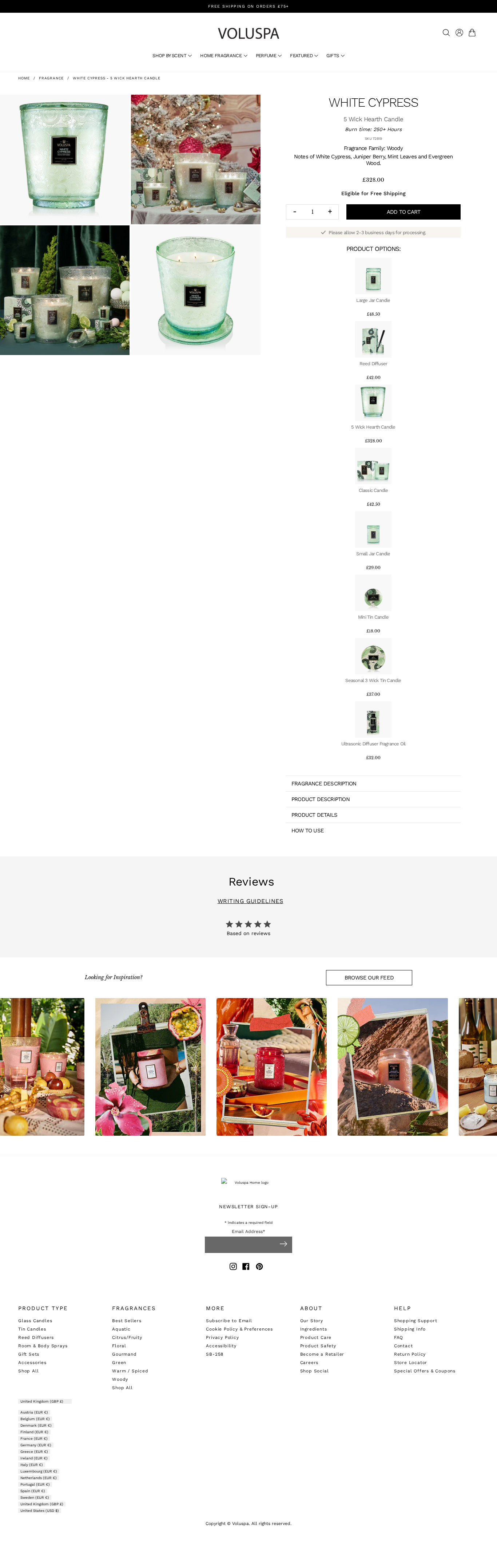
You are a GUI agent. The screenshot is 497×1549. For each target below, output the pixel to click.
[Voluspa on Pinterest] (259, 1267)
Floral (119, 1345)
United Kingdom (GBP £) (42, 1401)
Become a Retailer (322, 1354)
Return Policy (410, 1354)
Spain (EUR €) (32, 1491)
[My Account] (459, 32)
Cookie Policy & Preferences (239, 1329)
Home (24, 78)
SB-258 (214, 1354)
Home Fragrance (221, 55)
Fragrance (51, 78)
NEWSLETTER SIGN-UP (248, 1206)
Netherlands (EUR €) (38, 1478)
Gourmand (124, 1354)
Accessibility (221, 1345)
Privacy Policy (222, 1337)
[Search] (446, 32)
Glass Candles (35, 1320)
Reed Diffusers (36, 1337)
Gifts (333, 55)
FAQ (398, 1337)
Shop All (28, 1370)
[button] (473, 32)
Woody (120, 1379)
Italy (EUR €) (31, 1465)
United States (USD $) (39, 1511)
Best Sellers (127, 1320)
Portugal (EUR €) (35, 1484)
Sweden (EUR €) (34, 1497)
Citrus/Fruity (127, 1337)
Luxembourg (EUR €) (38, 1471)
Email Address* (248, 1231)
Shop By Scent (169, 55)
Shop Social (314, 1370)
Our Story (311, 1320)
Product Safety (318, 1345)
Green (119, 1362)
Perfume (267, 55)
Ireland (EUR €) (34, 1458)
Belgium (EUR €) (35, 1419)
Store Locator (410, 1362)
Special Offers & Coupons (425, 1370)
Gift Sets (28, 1354)
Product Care (316, 1337)
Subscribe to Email (229, 1320)
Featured (302, 55)
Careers (309, 1362)
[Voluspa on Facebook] (246, 1267)
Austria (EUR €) (34, 1412)
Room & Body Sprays (42, 1345)
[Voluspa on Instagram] (233, 1267)
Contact (403, 1345)
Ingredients (313, 1329)
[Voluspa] (248, 33)
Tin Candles (32, 1329)
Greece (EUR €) (34, 1452)
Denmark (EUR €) (36, 1425)
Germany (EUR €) (35, 1445)
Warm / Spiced (130, 1370)
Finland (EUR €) (34, 1432)
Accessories (32, 1362)
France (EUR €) (34, 1438)
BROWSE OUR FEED (369, 977)
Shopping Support (415, 1320)
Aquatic (121, 1329)
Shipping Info (410, 1329)
